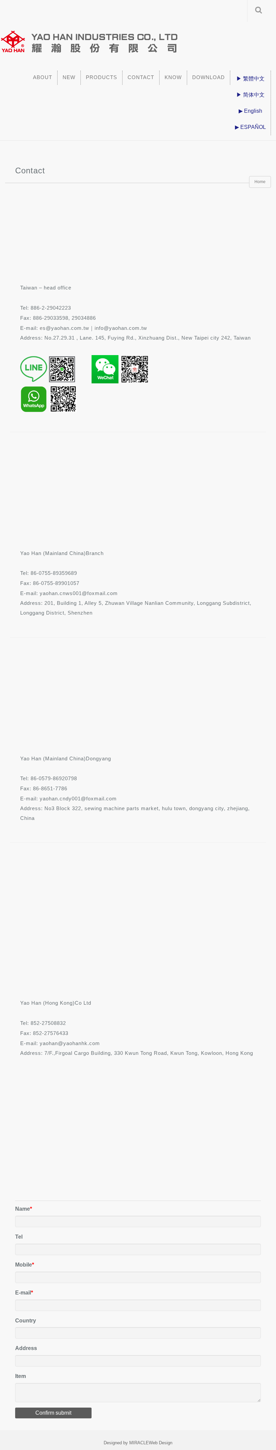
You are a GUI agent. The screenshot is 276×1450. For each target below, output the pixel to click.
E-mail (23, 1293)
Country (25, 1320)
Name (22, 1209)
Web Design (160, 1442)
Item (20, 1376)
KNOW (173, 77)
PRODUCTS (101, 77)
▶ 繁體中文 (250, 78)
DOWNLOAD (208, 77)
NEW (69, 77)
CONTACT (141, 77)
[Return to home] (134, 38)
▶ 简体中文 (250, 95)
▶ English (250, 111)
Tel (19, 1237)
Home (260, 181)
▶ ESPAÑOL (250, 127)
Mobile (23, 1265)
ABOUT (42, 77)
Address (26, 1348)
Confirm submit (53, 1413)
